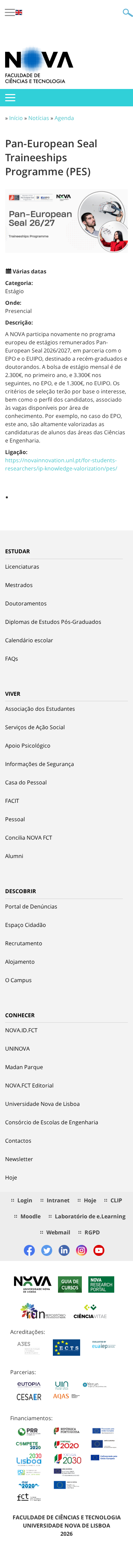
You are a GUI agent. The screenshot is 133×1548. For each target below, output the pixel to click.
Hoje (11, 1177)
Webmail (58, 1232)
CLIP (116, 1200)
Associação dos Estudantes (40, 708)
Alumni (14, 856)
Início (16, 118)
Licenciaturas (22, 566)
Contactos (18, 1140)
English (18, 12)
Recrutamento (23, 943)
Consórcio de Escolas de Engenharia (51, 1122)
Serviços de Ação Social (35, 727)
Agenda (64, 118)
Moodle (30, 1216)
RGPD (92, 1232)
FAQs (11, 658)
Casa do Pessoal (26, 782)
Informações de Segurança (39, 764)
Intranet (58, 1200)
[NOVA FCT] (39, 64)
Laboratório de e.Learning (90, 1216)
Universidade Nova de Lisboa (42, 1104)
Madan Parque (24, 1067)
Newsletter (19, 1159)
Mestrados (19, 585)
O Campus (18, 980)
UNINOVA (17, 1048)
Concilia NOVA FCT (28, 837)
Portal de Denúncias (31, 906)
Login (24, 1200)
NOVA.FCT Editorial (29, 1085)
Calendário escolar (29, 640)
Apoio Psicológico (27, 745)
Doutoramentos (26, 603)
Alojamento (20, 961)
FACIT (12, 801)
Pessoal (15, 819)
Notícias (38, 118)
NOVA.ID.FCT (21, 1030)
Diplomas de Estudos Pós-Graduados (53, 622)
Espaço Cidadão (25, 925)
